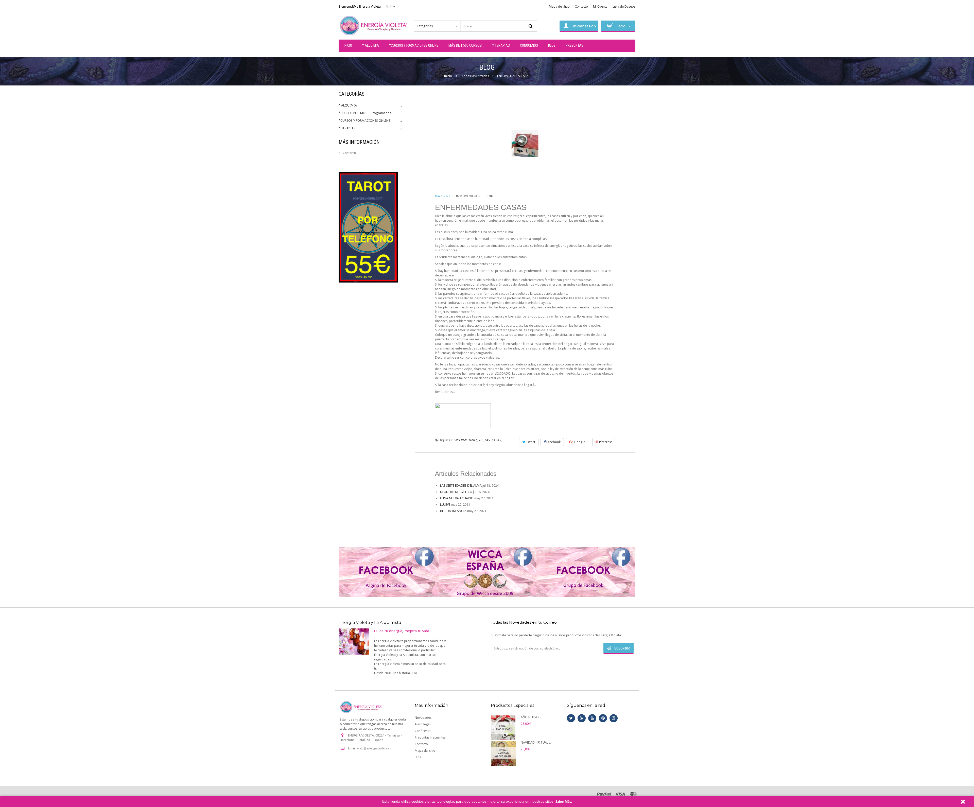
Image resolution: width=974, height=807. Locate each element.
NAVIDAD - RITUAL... (536, 742)
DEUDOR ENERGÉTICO (456, 492)
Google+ (580, 442)
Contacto (581, 6)
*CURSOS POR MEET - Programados (365, 113)
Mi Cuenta (600, 6)
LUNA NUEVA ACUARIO (457, 498)
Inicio (448, 76)
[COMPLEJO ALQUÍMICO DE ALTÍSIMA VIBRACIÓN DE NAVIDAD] (503, 753)
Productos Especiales (512, 705)
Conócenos (423, 731)
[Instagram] (614, 718)
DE (481, 440)
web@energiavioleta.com (375, 748)
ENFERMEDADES (465, 440)
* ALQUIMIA (348, 105)
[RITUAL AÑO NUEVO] (503, 727)
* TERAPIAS (347, 128)
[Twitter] (571, 718)
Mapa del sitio (425, 750)
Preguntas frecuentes (430, 737)
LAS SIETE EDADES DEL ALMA (461, 485)
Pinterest (605, 442)
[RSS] (582, 718)
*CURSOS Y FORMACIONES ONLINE (364, 120)
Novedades (423, 718)
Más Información (359, 142)
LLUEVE (445, 504)
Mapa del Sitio (559, 6)
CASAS (496, 440)
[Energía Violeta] (374, 25)
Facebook (553, 442)
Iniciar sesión (584, 26)
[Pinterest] (603, 718)
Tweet (530, 442)
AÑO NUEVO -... (532, 717)
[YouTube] (592, 718)
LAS (487, 440)
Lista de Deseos (624, 6)
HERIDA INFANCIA (453, 511)
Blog (489, 196)
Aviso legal (422, 724)
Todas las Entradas (475, 76)
